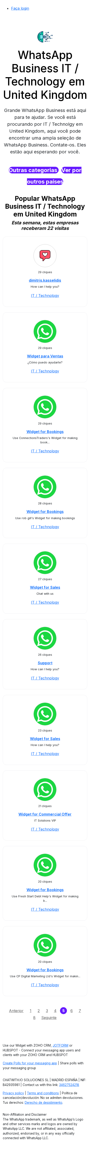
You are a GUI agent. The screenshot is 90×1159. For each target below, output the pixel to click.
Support (45, 663)
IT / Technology (45, 295)
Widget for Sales (45, 587)
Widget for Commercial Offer (45, 814)
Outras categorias (34, 170)
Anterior (16, 1010)
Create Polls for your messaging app (30, 1063)
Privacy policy (13, 1093)
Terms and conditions (43, 1093)
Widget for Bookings (45, 431)
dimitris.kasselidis (45, 280)
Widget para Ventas (45, 356)
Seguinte (49, 1017)
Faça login (20, 8)
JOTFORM (60, 1045)
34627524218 (69, 1085)
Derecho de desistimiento (43, 1102)
